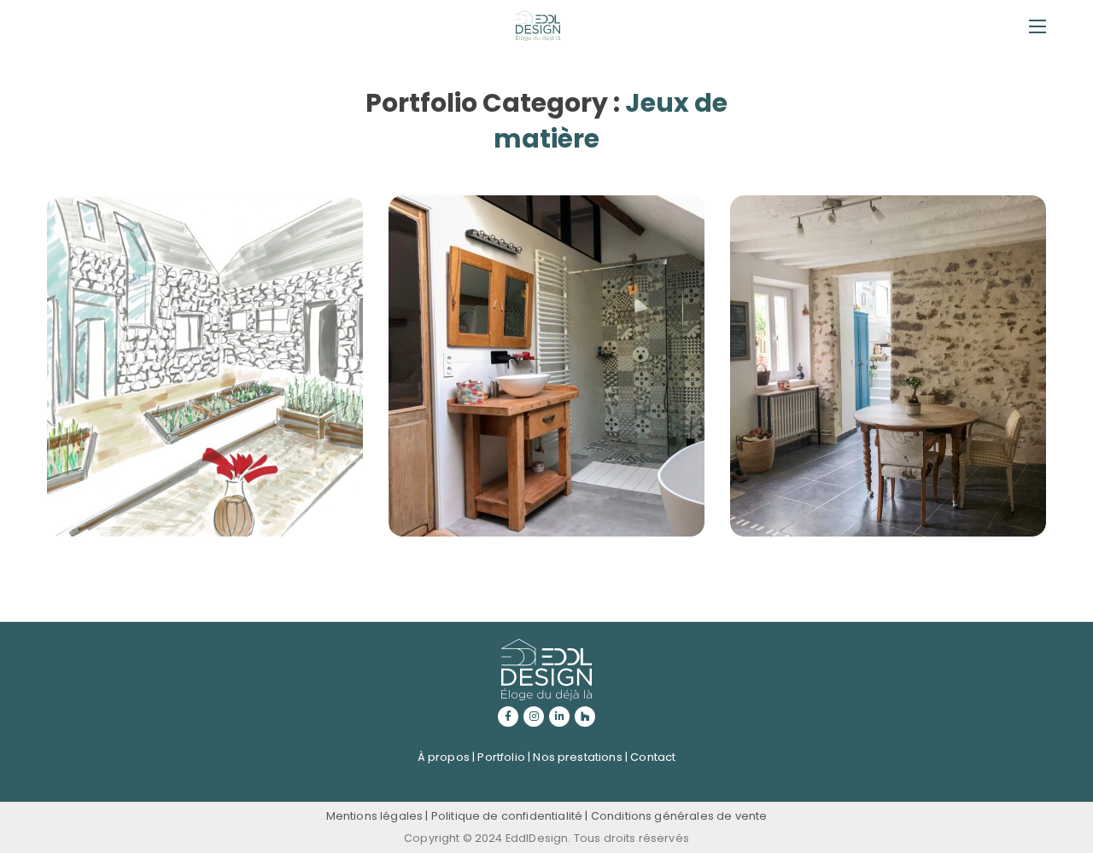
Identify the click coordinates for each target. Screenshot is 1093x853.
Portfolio (500, 757)
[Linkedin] (559, 716)
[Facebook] (508, 716)
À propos (444, 757)
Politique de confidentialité (506, 816)
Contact (652, 757)
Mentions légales (375, 816)
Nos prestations (577, 757)
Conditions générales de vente (679, 816)
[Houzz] (585, 716)
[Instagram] (533, 716)
